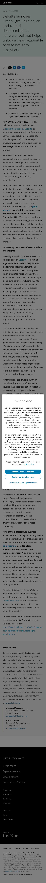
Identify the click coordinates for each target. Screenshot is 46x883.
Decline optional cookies (23, 477)
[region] (23, 441)
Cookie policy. (28, 464)
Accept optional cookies (23, 471)
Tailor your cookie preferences (23, 482)
